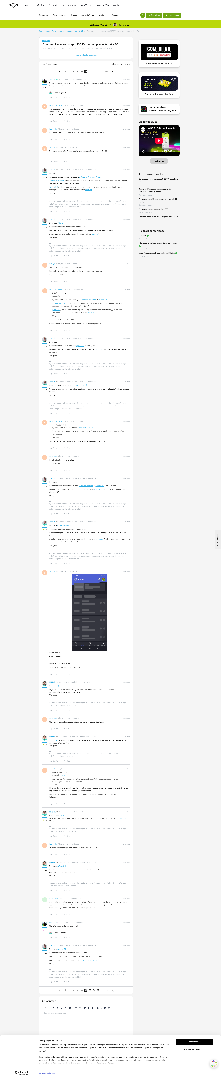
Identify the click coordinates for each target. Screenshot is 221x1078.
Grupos (74, 15)
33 (82, 71)
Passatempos (103, 15)
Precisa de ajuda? (218, 539)
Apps (69, 31)
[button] (154, 15)
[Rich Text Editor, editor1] (86, 1023)
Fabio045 (53, 129)
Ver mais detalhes (47, 1073)
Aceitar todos (195, 1042)
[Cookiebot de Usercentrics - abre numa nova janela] (21, 1073)
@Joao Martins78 (64, 525)
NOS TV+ (142, 236)
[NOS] (13, 5)
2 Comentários (145, 239)
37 (98, 71)
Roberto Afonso (55, 105)
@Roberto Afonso (86, 177)
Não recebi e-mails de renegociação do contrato (158, 243)
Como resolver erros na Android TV (153, 209)
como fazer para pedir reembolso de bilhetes (157, 253)
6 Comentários (145, 249)
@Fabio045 (100, 177)
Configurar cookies (193, 1049)
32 (78, 71)
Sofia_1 (52, 147)
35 (90, 71)
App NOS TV (79, 31)
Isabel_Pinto (54, 898)
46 (106, 71)
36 (94, 71)
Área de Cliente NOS (88, 960)
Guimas (52, 79)
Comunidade (44, 31)
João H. (52, 170)
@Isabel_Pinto (63, 949)
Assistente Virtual (87, 15)
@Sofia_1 (61, 223)
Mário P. (52, 682)
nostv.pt (88, 190)
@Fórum (99, 349)
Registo (115, 15)
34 (86, 71)
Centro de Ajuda (58, 31)
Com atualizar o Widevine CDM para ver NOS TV (158, 217)
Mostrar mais (159, 161)
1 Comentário (144, 256)
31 (74, 71)
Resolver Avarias (145, 185)
